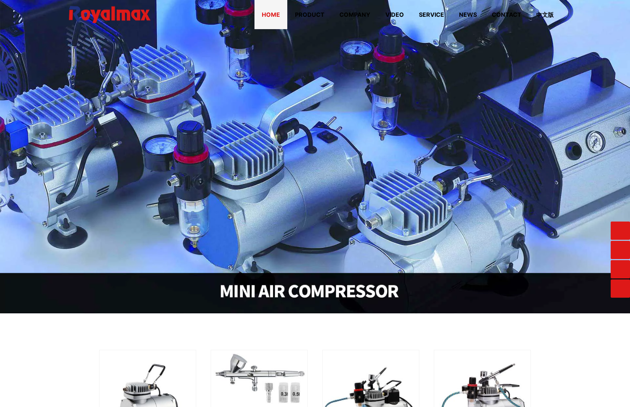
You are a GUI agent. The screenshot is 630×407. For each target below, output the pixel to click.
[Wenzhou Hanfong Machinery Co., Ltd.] (110, 3)
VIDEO (394, 14)
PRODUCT (309, 14)
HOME (271, 14)
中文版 (545, 14)
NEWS (468, 14)
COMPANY (354, 14)
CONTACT (506, 14)
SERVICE (431, 14)
